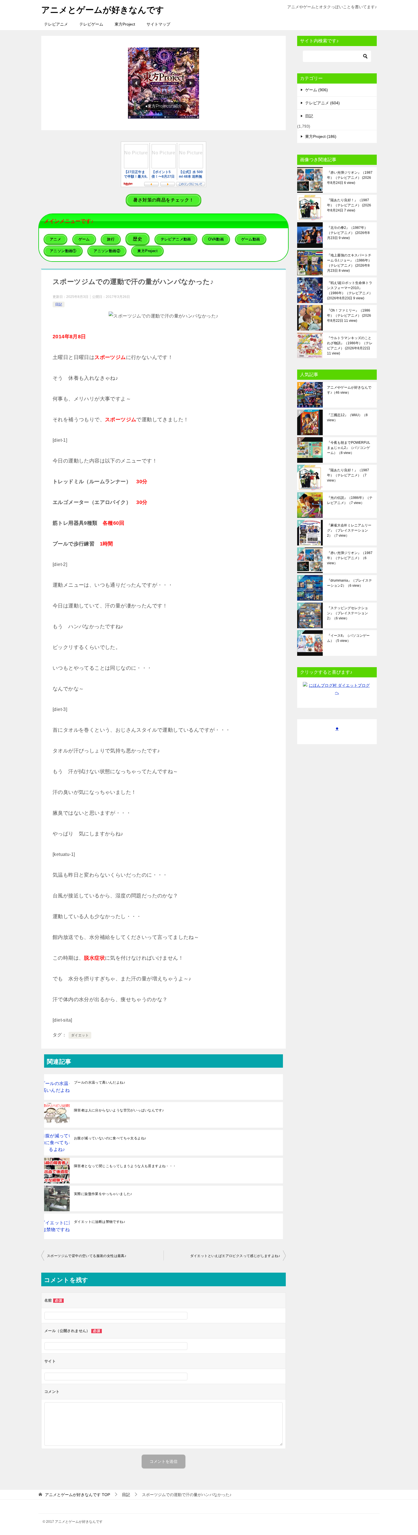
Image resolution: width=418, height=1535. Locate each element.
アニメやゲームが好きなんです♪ (349, 390)
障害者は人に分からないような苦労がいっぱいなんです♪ (119, 1110)
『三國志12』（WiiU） (347, 417)
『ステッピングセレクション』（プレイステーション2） (347, 613)
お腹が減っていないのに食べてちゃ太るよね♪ (110, 1138)
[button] (163, 83)
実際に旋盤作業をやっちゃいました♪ (103, 1194)
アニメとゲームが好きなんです (102, 9)
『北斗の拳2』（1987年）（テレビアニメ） (348, 233)
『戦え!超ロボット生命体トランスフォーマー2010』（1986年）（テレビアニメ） (350, 290)
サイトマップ (158, 24)
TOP (77, 1494)
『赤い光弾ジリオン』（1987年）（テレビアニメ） (350, 178)
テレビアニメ (56, 24)
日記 (58, 304)
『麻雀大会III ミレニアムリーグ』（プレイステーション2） (349, 530)
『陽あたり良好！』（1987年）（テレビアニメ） (349, 205)
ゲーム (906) (316, 90)
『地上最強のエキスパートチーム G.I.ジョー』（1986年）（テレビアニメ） (349, 263)
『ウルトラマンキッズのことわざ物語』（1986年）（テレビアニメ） (350, 345)
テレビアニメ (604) (322, 103)
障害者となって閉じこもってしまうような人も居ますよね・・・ (125, 1166)
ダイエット (80, 1035)
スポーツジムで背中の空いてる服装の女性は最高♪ (86, 1256)
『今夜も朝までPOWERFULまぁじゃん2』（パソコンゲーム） (348, 448)
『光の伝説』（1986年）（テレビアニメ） (350, 500)
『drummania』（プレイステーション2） (349, 583)
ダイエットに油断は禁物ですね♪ (99, 1222)
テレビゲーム (91, 24)
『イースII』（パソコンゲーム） (348, 638)
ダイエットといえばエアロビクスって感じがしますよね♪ (235, 1256)
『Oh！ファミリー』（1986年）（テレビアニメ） (349, 315)
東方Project (125, 24)
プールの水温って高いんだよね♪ (99, 1082)
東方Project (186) (320, 136)
